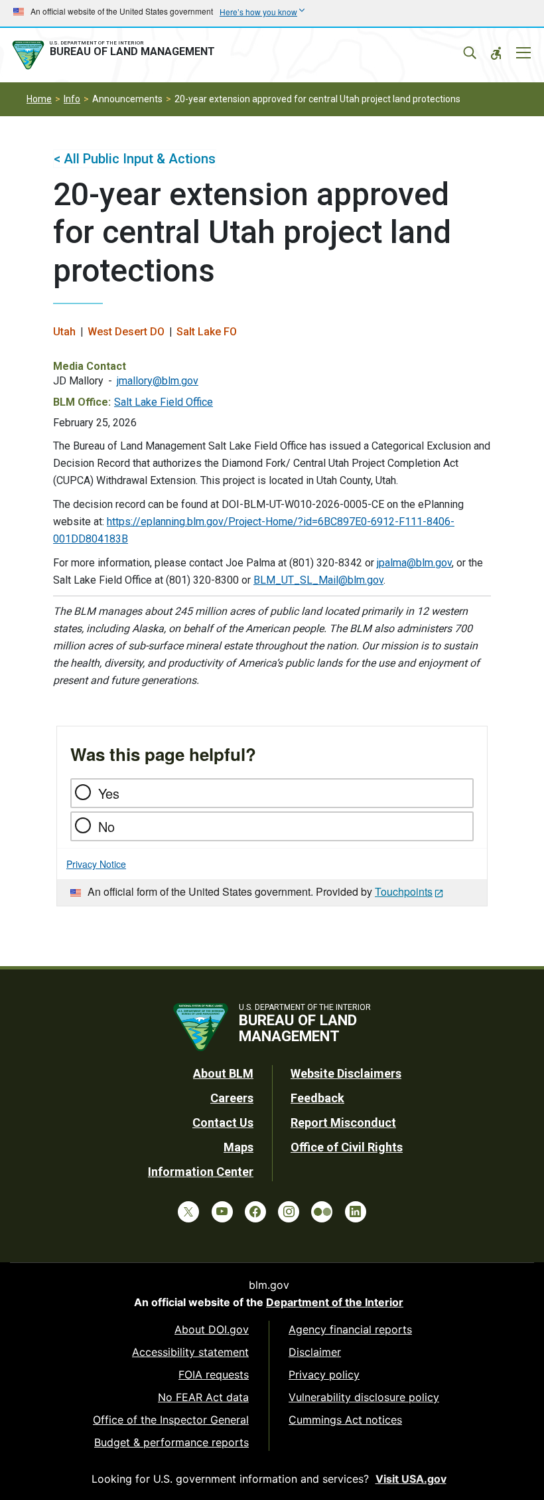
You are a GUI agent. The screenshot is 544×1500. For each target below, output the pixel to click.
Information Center (200, 1172)
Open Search (469, 53)
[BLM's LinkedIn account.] (355, 1211)
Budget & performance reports (171, 1442)
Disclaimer (315, 1352)
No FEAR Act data (203, 1397)
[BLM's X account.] (188, 1211)
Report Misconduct (343, 1122)
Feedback (317, 1098)
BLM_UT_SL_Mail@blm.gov (318, 580)
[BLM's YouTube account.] (222, 1211)
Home (39, 99)
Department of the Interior (334, 1302)
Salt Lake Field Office (163, 402)
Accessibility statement (190, 1352)
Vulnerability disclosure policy (364, 1397)
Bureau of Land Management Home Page (116, 55)
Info (72, 99)
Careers (231, 1098)
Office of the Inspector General (171, 1419)
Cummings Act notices (345, 1419)
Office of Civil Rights (347, 1147)
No (106, 826)
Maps (238, 1147)
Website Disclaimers (346, 1073)
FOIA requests (213, 1374)
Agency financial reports (350, 1329)
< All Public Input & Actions (135, 159)
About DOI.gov (211, 1329)
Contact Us (222, 1122)
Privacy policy (324, 1374)
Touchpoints (404, 891)
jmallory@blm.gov (157, 381)
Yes (108, 793)
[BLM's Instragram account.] (288, 1211)
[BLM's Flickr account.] (321, 1211)
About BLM (223, 1073)
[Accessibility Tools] (496, 53)
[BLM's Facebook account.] (255, 1211)
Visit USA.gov (410, 1478)
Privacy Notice (96, 864)
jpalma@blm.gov (414, 562)
